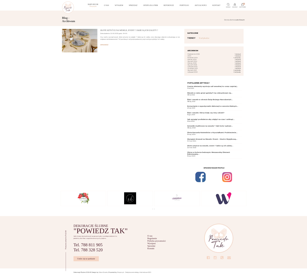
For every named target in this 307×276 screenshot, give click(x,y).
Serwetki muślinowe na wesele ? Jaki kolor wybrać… (210, 126)
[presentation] (152, 209)
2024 (189, 56)
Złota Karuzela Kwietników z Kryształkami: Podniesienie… (212, 132)
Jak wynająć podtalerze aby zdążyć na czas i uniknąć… (210, 119)
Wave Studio (103, 272)
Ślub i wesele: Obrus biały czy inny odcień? (205, 113)
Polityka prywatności (156, 241)
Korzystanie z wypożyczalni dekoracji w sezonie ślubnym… (212, 106)
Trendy (198, 38)
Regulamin (152, 238)
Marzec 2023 (192, 63)
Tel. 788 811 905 (88, 244)
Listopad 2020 (193, 72)
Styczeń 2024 (192, 61)
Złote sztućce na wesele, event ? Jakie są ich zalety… (210, 146)
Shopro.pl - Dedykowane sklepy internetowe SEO (134, 272)
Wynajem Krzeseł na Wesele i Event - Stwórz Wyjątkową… (212, 139)
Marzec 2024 (192, 59)
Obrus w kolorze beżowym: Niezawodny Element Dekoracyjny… (208, 153)
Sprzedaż (151, 246)
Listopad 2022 (192, 67)
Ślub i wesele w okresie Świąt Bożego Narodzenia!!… (210, 99)
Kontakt (150, 248)
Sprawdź (104, 45)
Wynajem (151, 243)
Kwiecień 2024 (193, 58)
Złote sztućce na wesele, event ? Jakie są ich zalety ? (129, 30)
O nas (149, 236)
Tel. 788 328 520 (88, 249)
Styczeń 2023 (192, 65)
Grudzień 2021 (193, 68)
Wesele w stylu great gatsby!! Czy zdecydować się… (209, 93)
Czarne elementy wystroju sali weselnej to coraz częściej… (212, 86)
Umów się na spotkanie (86, 259)
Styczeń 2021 (192, 70)
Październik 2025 (194, 54)
